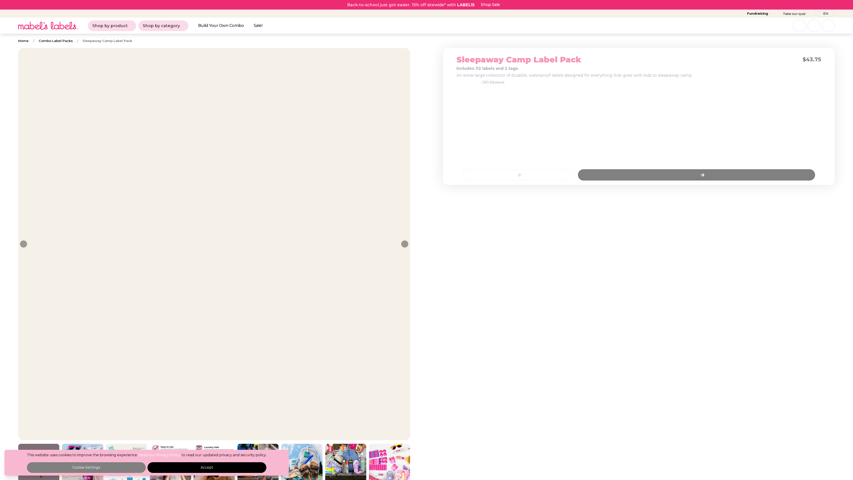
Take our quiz (794, 14)
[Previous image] (23, 244)
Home (23, 41)
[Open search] (799, 25)
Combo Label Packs (56, 41)
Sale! (258, 25)
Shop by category (161, 25)
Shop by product (110, 25)
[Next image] (404, 244)
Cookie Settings (86, 467)
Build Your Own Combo (221, 25)
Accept (207, 467)
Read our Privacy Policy (160, 455)
